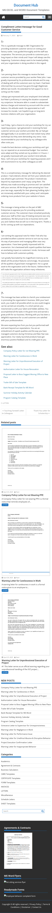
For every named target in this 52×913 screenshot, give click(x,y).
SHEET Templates (8, 803)
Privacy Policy (35, 904)
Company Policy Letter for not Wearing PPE (21, 351)
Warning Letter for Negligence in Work (17, 730)
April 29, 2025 (8, 492)
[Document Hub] (3, 17)
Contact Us (36, 907)
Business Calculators (9, 770)
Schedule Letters (8, 799)
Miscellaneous (7, 795)
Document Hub (26, 5)
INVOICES (5, 786)
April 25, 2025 (8, 657)
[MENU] (49, 17)
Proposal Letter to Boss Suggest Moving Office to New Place (26, 704)
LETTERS (6, 403)
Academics (5, 761)
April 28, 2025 (8, 578)
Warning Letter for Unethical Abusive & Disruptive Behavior (26, 738)
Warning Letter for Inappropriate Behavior (18, 746)
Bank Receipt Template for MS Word (18, 387)
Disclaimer (26, 907)
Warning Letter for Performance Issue (16, 734)
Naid (20, 36)
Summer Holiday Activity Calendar (18, 393)
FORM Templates (8, 782)
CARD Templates (8, 774)
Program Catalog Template (15, 398)
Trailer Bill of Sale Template (15, 382)
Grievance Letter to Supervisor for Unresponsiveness (23, 725)
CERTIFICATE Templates (10, 778)
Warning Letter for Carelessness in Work (20, 356)
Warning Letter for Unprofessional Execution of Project (24, 696)
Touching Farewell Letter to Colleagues (13, 412)
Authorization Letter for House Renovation (21, 369)
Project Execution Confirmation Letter (16, 742)
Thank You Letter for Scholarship (42, 412)
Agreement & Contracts (10, 765)
